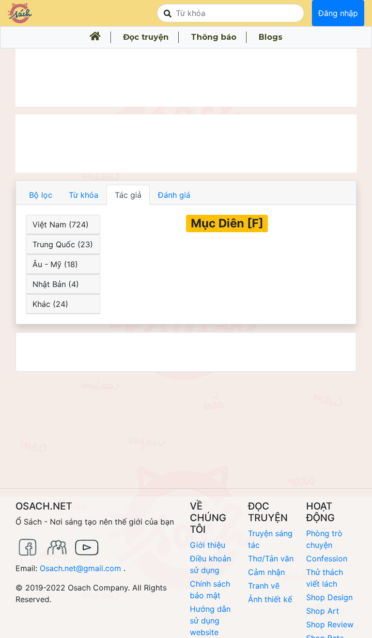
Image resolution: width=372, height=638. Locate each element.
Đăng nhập (338, 13)
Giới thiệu (207, 545)
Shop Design (329, 597)
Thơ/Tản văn (271, 558)
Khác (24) (50, 304)
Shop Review (330, 624)
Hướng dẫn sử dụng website (210, 620)
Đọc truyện (146, 37)
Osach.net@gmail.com (80, 568)
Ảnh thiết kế (270, 599)
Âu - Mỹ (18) (55, 264)
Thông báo (213, 37)
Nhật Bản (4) (55, 284)
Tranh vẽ (263, 585)
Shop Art (322, 611)
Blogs (270, 37)
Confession (326, 558)
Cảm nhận (266, 572)
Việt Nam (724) (60, 224)
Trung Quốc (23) (62, 244)
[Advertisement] (186, 77)
